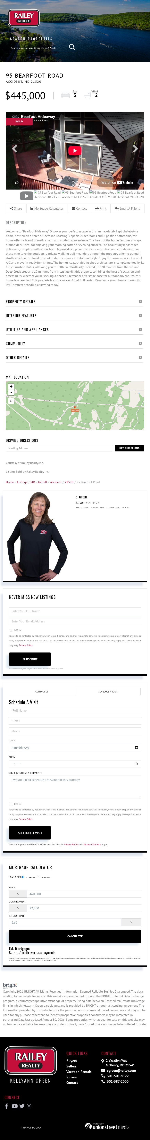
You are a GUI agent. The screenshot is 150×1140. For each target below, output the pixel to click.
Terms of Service (92, 844)
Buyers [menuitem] (71, 1060)
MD (32, 482)
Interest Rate (16, 915)
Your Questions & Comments (25, 772)
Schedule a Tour (107, 691)
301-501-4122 (89, 503)
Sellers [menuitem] (71, 1066)
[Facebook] (6, 1106)
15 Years (45, 877)
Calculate (75, 936)
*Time (12, 756)
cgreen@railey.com (121, 1070)
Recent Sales (97, 507)
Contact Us (41, 691)
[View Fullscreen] (11, 401)
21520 (69, 482)
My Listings (82, 507)
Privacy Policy (25, 645)
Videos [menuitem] (71, 1077)
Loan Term (15, 877)
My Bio (125, 507)
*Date (12, 740)
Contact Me (113, 507)
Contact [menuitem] (72, 1082)
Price (12, 887)
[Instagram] (29, 1106)
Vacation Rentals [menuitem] (79, 1071)
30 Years (30, 877)
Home (10, 482)
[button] (72, 47)
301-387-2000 (117, 1081)
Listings (22, 482)
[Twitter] (21, 1106)
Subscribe (30, 659)
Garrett (42, 482)
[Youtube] (14, 1106)
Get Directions (129, 448)
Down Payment (17, 901)
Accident (56, 482)
